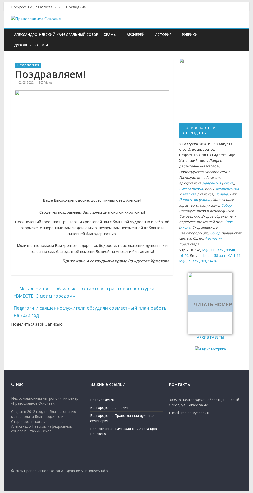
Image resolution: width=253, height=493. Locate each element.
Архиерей (136, 34)
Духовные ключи (31, 45)
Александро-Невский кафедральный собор (56, 34)
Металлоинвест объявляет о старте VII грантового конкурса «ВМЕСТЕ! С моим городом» (84, 292)
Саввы (229, 221)
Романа (221, 194)
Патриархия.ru (102, 399)
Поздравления (28, 65)
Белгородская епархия (109, 407)
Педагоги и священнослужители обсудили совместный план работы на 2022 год (91, 311)
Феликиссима (227, 188)
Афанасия (213, 238)
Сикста (185, 188)
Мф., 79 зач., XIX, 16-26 (198, 261)
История (163, 34)
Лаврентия (211, 183)
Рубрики (190, 34)
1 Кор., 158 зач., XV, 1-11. (220, 255)
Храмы (110, 34)
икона (228, 183)
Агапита (189, 194)
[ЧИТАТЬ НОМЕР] (210, 275)
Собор (226, 205)
